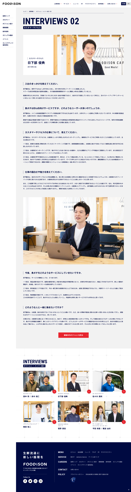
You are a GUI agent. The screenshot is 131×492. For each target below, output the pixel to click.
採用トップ (74, 462)
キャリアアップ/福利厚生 (85, 465)
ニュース (87, 452)
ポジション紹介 (92, 462)
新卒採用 (108, 462)
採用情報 (31, 11)
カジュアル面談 (117, 462)
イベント (73, 465)
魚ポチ (73, 457)
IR (98, 452)
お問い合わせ (75, 470)
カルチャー (82, 462)
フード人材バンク (93, 457)
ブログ (94, 452)
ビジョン (73, 452)
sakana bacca (81, 457)
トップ (24, 11)
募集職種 (101, 462)
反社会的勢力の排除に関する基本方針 (97, 474)
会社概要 (80, 452)
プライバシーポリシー (77, 474)
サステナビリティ (106, 452)
